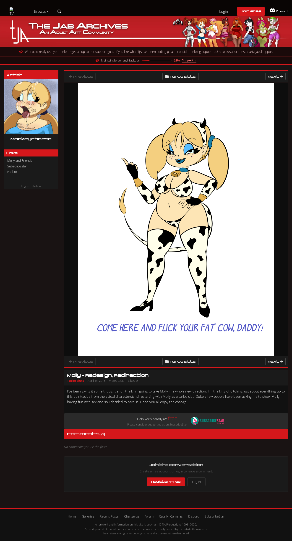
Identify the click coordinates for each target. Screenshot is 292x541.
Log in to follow (31, 186)
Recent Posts (109, 516)
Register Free (165, 481)
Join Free (251, 11)
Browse (40, 11)
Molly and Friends (19, 160)
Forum (149, 516)
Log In (196, 481)
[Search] (59, 11)
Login (223, 11)
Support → (189, 60)
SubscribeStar (214, 516)
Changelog (131, 516)
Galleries (88, 516)
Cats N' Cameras (171, 516)
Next (274, 76)
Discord (193, 516)
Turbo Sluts (182, 76)
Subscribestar (17, 166)
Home (72, 516)
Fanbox (12, 171)
